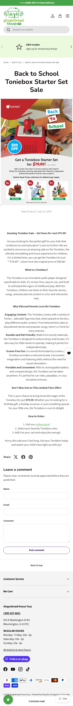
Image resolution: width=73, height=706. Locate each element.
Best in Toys (17, 62)
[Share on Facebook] (23, 457)
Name (6, 489)
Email (6, 505)
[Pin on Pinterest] (30, 457)
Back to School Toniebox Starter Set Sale (42, 62)
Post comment (36, 550)
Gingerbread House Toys (20, 694)
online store (42, 424)
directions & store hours (17, 650)
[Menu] (67, 16)
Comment (8, 521)
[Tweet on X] (16, 457)
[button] (60, 16)
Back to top (37, 565)
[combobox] (36, 29)
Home (6, 62)
